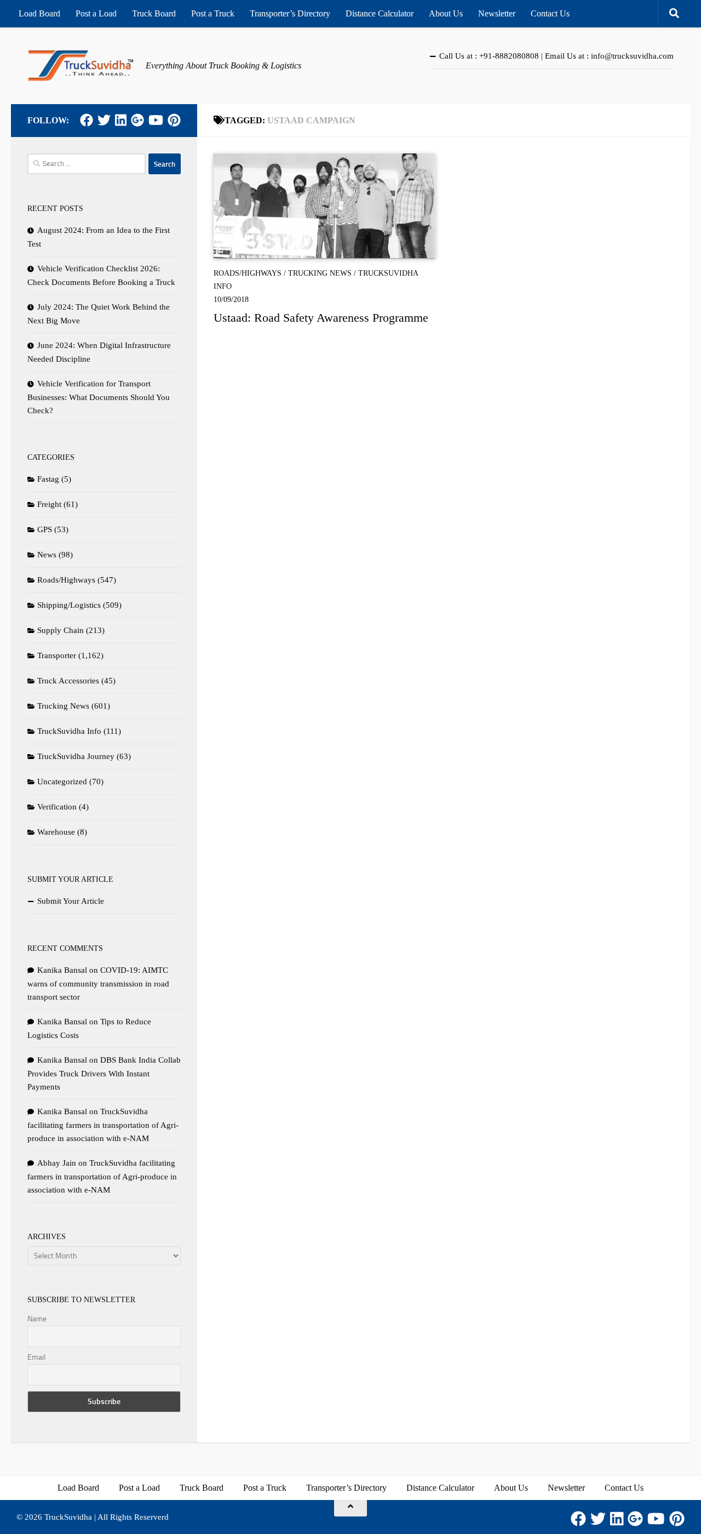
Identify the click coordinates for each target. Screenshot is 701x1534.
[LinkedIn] (121, 120)
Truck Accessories (68, 680)
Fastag (48, 479)
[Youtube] (155, 120)
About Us (446, 13)
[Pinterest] (174, 120)
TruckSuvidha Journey (75, 756)
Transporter (56, 655)
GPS (44, 529)
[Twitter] (104, 120)
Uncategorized (62, 781)
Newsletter (496, 13)
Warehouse (56, 832)
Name (37, 1319)
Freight (49, 504)
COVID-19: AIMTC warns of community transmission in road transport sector (98, 983)
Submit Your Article (70, 901)
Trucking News (320, 273)
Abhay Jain (56, 1163)
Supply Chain (60, 630)
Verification (57, 806)
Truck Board (154, 13)
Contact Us (550, 13)
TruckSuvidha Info (69, 731)
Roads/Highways (247, 273)
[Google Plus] (137, 120)
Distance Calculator (379, 13)
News (46, 554)
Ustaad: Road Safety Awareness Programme (321, 317)
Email (36, 1357)
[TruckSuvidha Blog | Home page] (81, 65)
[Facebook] (86, 120)
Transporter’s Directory (290, 13)
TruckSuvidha (68, 1517)
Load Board (39, 13)
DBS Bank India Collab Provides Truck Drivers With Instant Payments (104, 1073)
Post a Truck (212, 13)
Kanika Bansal (62, 970)
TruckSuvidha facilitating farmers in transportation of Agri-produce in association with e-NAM (103, 1125)
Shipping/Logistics (69, 605)
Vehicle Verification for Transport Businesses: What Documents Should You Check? (98, 397)
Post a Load (96, 13)
